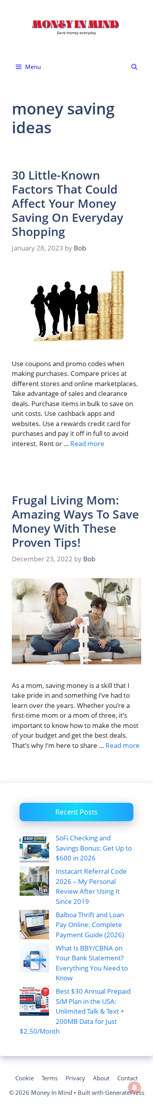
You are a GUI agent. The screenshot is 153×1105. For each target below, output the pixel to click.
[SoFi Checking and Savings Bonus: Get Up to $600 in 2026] (34, 849)
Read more (87, 443)
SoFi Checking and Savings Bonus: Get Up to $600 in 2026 (94, 847)
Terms (50, 1078)
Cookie (24, 1078)
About (101, 1078)
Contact (127, 1078)
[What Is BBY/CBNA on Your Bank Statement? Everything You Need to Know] (34, 959)
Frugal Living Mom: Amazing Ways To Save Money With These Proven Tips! (75, 521)
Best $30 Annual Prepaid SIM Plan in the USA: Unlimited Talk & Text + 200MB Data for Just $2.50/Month (75, 1011)
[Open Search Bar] (134, 67)
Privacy (75, 1078)
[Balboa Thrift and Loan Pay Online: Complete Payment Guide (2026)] (34, 926)
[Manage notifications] (134, 1087)
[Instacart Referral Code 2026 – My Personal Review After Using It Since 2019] (34, 882)
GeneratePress (124, 1092)
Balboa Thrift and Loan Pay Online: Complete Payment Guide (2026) (90, 924)
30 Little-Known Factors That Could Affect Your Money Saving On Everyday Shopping (67, 203)
